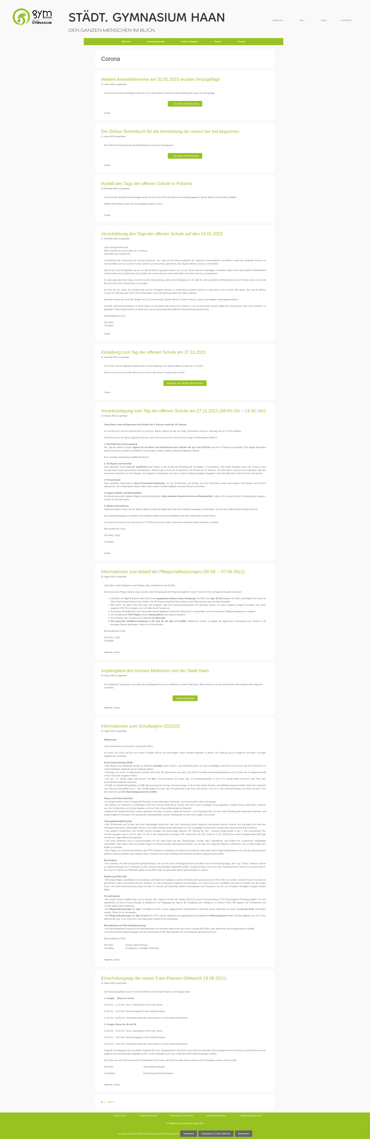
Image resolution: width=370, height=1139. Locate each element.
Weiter (112, 1102)
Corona (107, 113)
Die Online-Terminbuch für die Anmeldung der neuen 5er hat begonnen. (170, 131)
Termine (218, 42)
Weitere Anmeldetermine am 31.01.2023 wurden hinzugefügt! (160, 79)
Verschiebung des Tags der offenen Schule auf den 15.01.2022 (162, 233)
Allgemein (108, 652)
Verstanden (188, 1133)
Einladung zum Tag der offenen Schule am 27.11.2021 (153, 352)
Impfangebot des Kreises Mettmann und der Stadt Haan (155, 670)
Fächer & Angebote (189, 42)
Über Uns (126, 42)
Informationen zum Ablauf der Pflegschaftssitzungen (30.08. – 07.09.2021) (173, 571)
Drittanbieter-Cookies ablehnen (216, 1133)
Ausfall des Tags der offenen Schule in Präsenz (146, 183)
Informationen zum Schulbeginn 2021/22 (140, 726)
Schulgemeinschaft (155, 42)
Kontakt (241, 42)
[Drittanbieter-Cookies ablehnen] (366, 1133)
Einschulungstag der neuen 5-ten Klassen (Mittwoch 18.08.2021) (164, 978)
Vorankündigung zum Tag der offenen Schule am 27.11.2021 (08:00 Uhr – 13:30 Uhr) (183, 410)
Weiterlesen (243, 1133)
